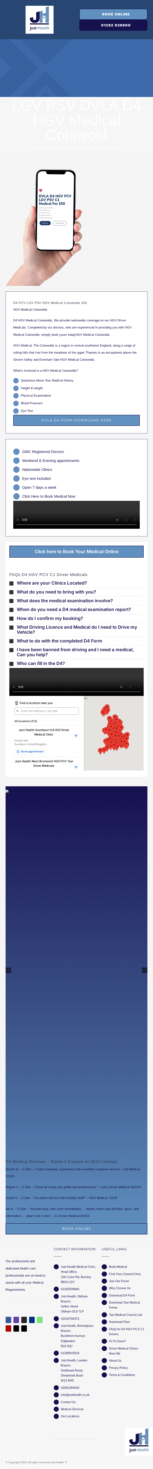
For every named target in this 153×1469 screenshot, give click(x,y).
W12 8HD (67, 1380)
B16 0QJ (66, 1346)
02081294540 (70, 1387)
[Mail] (16, 1328)
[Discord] (24, 1320)
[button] (76, 583)
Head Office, (69, 1271)
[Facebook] (8, 1320)
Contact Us (68, 1402)
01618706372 (70, 1318)
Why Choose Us (120, 1288)
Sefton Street (69, 1306)
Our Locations (70, 1416)
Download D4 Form (122, 1295)
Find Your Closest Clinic (125, 1274)
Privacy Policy (118, 1367)
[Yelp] (8, 1328)
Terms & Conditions (122, 1375)
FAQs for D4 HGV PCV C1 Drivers (126, 1332)
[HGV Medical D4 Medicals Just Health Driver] (44, 227)
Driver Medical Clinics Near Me (123, 1351)
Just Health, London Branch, (74, 1363)
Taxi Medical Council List (125, 1314)
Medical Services (72, 1409)
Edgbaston (68, 1341)
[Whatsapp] (40, 1320)
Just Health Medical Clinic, (78, 1266)
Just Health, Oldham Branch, (74, 1299)
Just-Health (57, 1462)
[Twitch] (16, 1320)
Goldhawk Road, (72, 1370)
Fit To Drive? (117, 1341)
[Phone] (24, 1328)
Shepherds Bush (72, 1375)
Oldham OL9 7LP (72, 1311)
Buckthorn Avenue (73, 1335)
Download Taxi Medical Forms (124, 1305)
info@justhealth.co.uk (75, 1394)
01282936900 (70, 1289)
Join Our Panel (119, 1281)
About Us (115, 1360)
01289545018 (70, 1353)
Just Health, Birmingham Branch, (77, 1328)
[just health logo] (40, 7)
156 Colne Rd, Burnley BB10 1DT (76, 1279)
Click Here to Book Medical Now (48, 496)
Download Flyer (119, 1321)
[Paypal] (32, 1320)
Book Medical (118, 1266)
